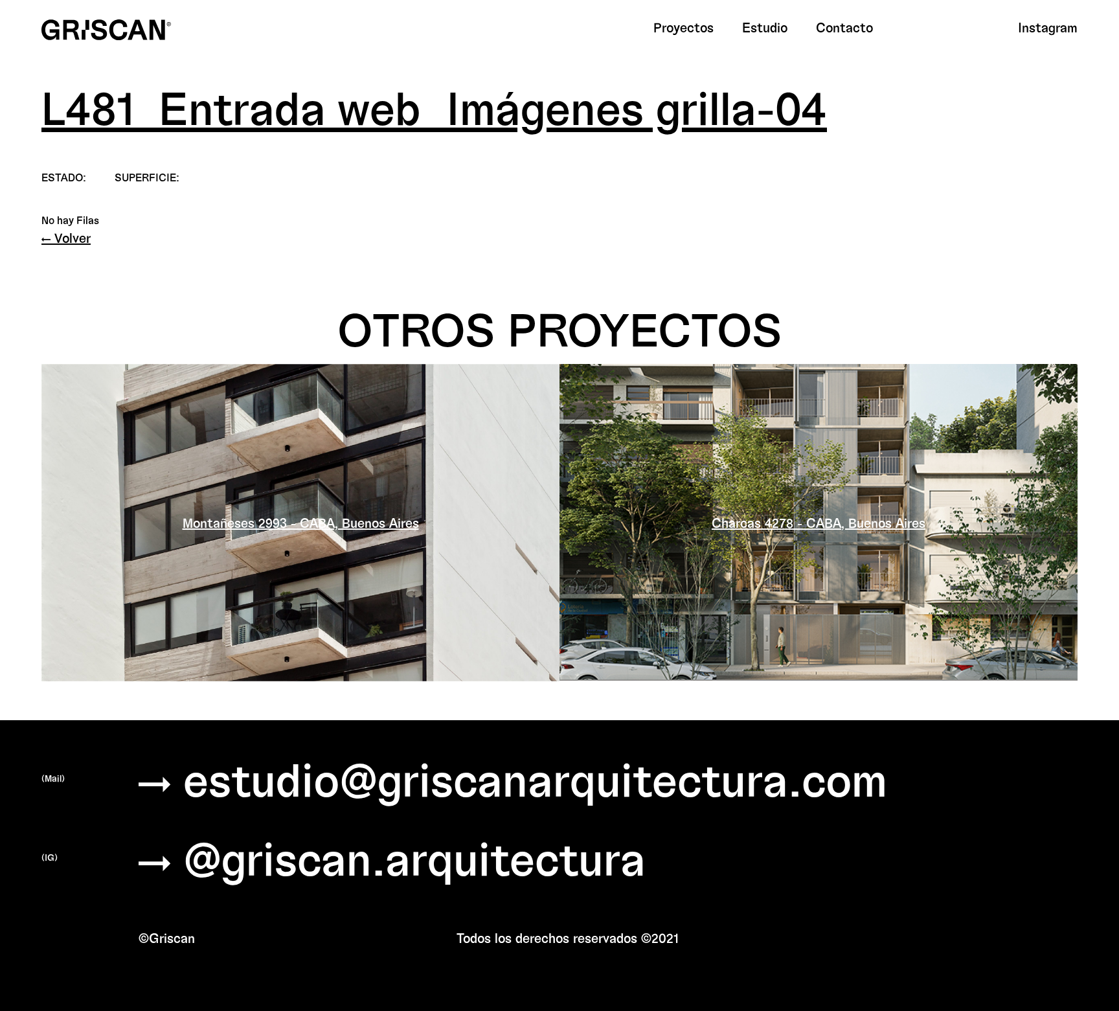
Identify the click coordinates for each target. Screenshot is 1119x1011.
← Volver (66, 237)
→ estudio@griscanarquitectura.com (513, 778)
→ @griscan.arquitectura (392, 857)
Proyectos (683, 27)
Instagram (1048, 27)
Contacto (844, 27)
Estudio (764, 27)
